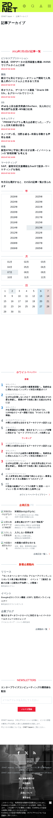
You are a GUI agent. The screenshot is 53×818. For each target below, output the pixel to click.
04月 (9, 267)
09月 (43, 272)
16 (12, 301)
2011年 (39, 233)
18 (26, 301)
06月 (43, 267)
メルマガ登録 (26, 709)
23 (12, 306)
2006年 (14, 248)
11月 (26, 277)
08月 (26, 272)
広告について (27, 793)
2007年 (39, 243)
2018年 (14, 217)
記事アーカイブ (22, 16)
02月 (26, 262)
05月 (26, 267)
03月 (43, 262)
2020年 (14, 212)
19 (33, 301)
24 (19, 306)
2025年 (39, 196)
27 (41, 306)
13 (41, 296)
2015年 (39, 222)
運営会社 (27, 797)
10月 (9, 277)
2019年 (39, 212)
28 (48, 306)
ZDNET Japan (6, 16)
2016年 (14, 222)
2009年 (39, 238)
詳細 (3, 815)
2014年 (14, 227)
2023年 (39, 202)
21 (48, 301)
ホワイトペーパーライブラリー (33, 494)
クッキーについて (26, 788)
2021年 (39, 207)
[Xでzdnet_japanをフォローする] (26, 753)
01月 (9, 262)
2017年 (39, 217)
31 (19, 312)
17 (19, 301)
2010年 (14, 238)
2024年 (14, 202)
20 (41, 301)
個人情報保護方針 (26, 778)
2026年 (14, 196)
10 (19, 296)
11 (26, 296)
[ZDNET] (9, 6)
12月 (43, 277)
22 (5, 306)
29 (5, 312)
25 (26, 306)
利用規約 (27, 783)
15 (5, 301)
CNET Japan (28, 727)
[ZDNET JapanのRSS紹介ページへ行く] (34, 753)
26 (33, 306)
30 (12, 312)
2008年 (14, 243)
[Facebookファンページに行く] (18, 753)
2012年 (14, 233)
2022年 (14, 207)
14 (48, 296)
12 (33, 296)
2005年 (39, 248)
